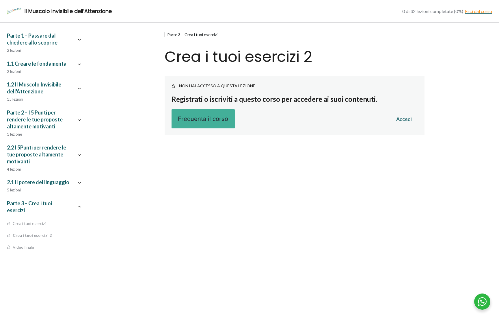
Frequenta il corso (203, 118)
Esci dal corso (478, 11)
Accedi (404, 119)
